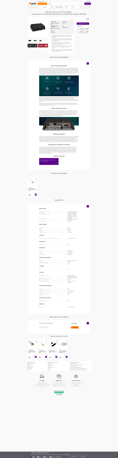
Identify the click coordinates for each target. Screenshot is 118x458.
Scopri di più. (66, 454)
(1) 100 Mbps (69, 249)
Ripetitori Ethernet (51, 364)
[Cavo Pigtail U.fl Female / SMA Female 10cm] (32, 341)
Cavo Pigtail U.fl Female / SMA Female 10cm (32, 347)
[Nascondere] (88, 63)
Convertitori (50, 367)
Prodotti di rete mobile (59, 7)
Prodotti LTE (29, 362)
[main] (33, 3)
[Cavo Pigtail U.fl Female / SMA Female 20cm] (32, 180)
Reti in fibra (29, 367)
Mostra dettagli (58, 456)
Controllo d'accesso (51, 362)
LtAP (73, 7)
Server (49, 365)
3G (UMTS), (73, 210)
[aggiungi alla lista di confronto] (71, 19)
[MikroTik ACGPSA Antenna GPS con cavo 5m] (53, 341)
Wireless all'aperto (30, 364)
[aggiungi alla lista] (73, 19)
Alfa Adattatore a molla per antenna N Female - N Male (79, 367)
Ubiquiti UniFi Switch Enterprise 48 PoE (76, 362)
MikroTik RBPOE (72, 360)
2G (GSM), (69, 210)
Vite (68, 293)
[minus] (78, 21)
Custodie (49, 363)
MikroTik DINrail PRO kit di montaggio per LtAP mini (63, 347)
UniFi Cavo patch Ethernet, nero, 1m (76, 364)
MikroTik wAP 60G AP (73, 363)
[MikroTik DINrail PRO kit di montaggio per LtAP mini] (63, 341)
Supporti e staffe (29, 365)
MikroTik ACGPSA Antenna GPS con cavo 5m (53, 347)
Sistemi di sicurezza (30, 363)
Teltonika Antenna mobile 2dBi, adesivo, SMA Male (78, 365)
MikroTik (44, 7)
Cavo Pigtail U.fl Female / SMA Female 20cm (32, 186)
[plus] (88, 21)
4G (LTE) (76, 210)
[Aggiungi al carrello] (36, 193)
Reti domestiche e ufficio (31, 360)
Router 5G (49, 360)
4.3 (29, 345)
